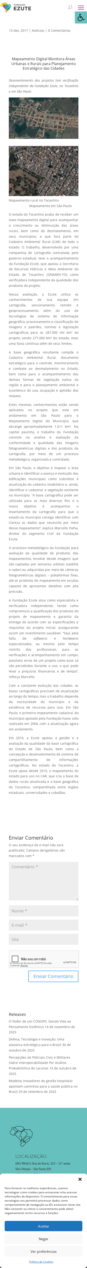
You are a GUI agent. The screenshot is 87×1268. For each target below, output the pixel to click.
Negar (43, 1239)
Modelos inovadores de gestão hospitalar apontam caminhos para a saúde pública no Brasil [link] (43, 1086)
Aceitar (43, 1226)
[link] (81, 17)
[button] (80, 1179)
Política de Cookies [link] (41, 1262)
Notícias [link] (38, 30)
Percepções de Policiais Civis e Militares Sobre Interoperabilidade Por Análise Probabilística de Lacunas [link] (39, 1063)
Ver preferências (44, 1251)
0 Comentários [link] (59, 30)
